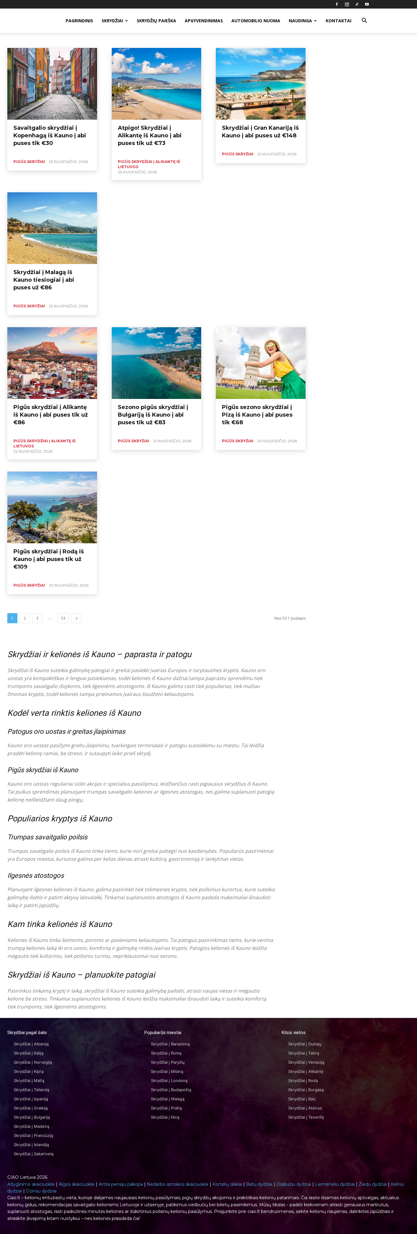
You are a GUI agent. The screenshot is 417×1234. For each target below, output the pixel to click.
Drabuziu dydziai (293, 1184)
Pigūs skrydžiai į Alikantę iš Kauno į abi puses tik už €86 (50, 415)
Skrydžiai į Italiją (28, 1053)
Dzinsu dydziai (41, 1191)
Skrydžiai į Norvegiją (33, 1062)
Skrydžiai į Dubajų (304, 1043)
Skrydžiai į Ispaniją (31, 1098)
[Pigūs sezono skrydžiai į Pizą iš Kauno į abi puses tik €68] (261, 363)
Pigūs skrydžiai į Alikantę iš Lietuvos (233, 40)
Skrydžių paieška (156, 21)
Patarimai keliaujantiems (141, 40)
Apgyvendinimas (204, 21)
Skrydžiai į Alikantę (306, 1071)
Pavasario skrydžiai (183, 40)
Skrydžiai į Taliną (303, 1053)
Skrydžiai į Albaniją (31, 1043)
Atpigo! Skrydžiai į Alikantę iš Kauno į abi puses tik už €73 (150, 136)
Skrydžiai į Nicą (165, 1117)
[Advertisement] (209, 235)
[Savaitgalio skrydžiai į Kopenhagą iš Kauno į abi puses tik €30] (52, 84)
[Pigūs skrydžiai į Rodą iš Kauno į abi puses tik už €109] (52, 507)
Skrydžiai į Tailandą (31, 1089)
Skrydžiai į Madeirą (31, 1126)
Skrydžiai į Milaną (167, 1071)
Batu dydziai (259, 1184)
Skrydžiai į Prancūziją (33, 1135)
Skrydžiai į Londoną (169, 1080)
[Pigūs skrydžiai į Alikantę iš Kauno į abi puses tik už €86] (52, 363)
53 (63, 618)
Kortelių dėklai (227, 1184)
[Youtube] (367, 4)
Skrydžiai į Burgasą (306, 1089)
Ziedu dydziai (373, 1184)
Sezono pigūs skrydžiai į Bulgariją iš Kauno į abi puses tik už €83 (153, 415)
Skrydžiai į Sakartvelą (33, 1153)
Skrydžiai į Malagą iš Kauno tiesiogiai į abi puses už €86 (43, 280)
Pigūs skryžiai (278, 40)
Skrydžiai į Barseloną (170, 1043)
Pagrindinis (79, 21)
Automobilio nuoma (255, 21)
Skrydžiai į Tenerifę (306, 1117)
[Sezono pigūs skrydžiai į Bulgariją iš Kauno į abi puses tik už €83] (156, 363)
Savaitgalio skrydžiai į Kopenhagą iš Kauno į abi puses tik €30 (49, 136)
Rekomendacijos (309, 40)
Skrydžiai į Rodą (303, 1080)
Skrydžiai (112, 21)
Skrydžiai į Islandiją (31, 1144)
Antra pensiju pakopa (121, 1184)
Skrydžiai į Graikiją (31, 1108)
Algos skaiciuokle (77, 1184)
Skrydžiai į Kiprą (28, 1071)
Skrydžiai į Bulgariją (32, 1117)
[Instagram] (346, 4)
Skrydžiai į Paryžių (168, 1062)
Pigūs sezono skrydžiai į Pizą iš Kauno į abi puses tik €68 (257, 415)
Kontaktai (338, 21)
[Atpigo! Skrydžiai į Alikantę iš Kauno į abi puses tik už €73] (156, 84)
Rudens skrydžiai (343, 40)
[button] (364, 21)
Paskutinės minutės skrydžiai (91, 40)
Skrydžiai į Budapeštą (171, 1089)
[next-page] (76, 618)
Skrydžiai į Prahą (166, 1108)
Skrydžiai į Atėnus (305, 1108)
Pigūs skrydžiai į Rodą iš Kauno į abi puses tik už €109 (48, 559)
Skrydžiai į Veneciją (306, 1062)
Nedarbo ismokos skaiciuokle (178, 1184)
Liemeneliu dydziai (335, 1184)
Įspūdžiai (16, 40)
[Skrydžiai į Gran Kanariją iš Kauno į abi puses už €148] (261, 84)
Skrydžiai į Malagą (167, 1098)
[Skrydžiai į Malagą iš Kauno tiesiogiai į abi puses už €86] (52, 228)
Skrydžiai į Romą (166, 1053)
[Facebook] (336, 4)
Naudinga (300, 21)
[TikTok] (356, 4)
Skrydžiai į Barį (301, 1098)
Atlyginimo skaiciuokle (31, 1184)
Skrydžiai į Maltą (29, 1080)
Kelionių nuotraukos (45, 40)
